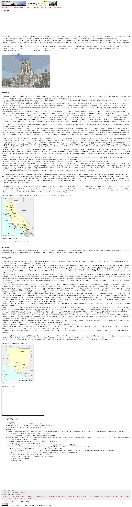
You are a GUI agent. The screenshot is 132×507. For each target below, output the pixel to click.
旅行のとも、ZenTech (7, 7)
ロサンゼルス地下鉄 (28, 424)
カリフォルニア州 (42, 37)
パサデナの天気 (24, 492)
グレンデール (37, 338)
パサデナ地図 (5, 492)
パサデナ (106, 496)
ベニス (89, 496)
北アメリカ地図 (26, 7)
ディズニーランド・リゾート (11, 498)
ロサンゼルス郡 (57, 7)
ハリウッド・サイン (51, 496)
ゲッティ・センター (73, 496)
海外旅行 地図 (17, 7)
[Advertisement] (47, 24)
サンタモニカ (82, 496)
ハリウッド (21, 496)
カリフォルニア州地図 (46, 7)
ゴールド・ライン (38, 424)
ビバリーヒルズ (62, 496)
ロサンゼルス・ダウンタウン (9, 496)
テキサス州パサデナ (14, 242)
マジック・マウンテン (26, 498)
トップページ (12, 505)
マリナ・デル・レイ (98, 496)
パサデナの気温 (14, 492)
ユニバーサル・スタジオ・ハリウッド (35, 496)
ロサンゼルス (69, 37)
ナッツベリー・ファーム (116, 496)
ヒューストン (6, 339)
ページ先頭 (4, 501)
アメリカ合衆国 (35, 7)
